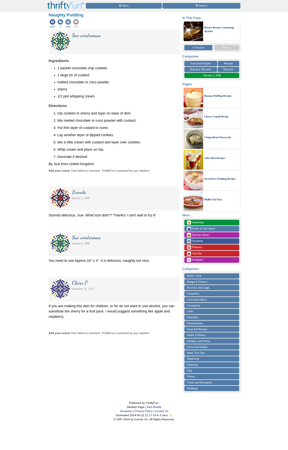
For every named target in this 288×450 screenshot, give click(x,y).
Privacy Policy (143, 411)
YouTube (196, 253)
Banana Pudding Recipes (218, 95)
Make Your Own (196, 352)
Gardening (195, 222)
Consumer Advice (197, 299)
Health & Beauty (196, 335)
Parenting (192, 364)
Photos (191, 376)
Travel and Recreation (199, 382)
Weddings (192, 388)
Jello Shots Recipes (214, 158)
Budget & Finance (197, 281)
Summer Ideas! (198, 235)
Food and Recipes (200, 63)
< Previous (198, 47)
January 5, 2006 (212, 75)
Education (192, 317)
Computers (193, 293)
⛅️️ (171, 415)
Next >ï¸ (226, 47)
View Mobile (154, 407)
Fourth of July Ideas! (201, 229)
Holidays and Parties (198, 341)
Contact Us (161, 411)
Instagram (197, 259)
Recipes (228, 63)
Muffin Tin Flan (213, 199)
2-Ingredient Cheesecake (217, 137)
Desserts (228, 69)
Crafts (190, 311)
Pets (189, 370)
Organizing (193, 358)
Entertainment (195, 323)
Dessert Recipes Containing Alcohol (219, 29)
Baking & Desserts (200, 69)
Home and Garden (197, 347)
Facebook (197, 240)
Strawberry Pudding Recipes (220, 178)
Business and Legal (198, 287)
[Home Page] (65, 2)
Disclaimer (126, 411)
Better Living (194, 275)
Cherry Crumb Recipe (216, 116)
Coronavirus (193, 305)
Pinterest (196, 247)
